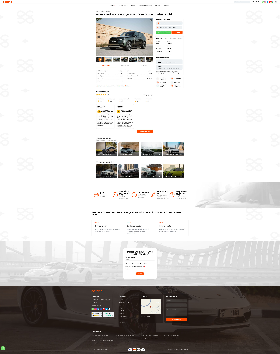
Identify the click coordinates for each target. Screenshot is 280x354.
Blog (120, 308)
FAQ (120, 305)
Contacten (122, 310)
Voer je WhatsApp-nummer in (135, 266)
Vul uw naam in (130, 257)
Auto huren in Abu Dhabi (171, 338)
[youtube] (270, 2)
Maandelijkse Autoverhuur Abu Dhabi (102, 340)
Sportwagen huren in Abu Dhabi (149, 338)
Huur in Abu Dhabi (100, 335)
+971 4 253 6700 (256, 1)
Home (97, 11)
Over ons (121, 313)
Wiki (120, 319)
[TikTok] (109, 309)
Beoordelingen (123, 316)
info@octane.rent (97, 305)
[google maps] (272, 2)
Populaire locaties (124, 302)
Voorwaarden (179, 349)
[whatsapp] (263, 2)
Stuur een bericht (176, 319)
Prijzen (121, 299)
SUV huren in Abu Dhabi (123, 338)
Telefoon (129, 263)
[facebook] (101, 309)
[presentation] (98, 37)
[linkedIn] (106, 309)
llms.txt (186, 349)
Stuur (140, 273)
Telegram (144, 263)
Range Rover (107, 11)
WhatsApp (136, 263)
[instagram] (265, 2)
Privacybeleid (170, 349)
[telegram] (267, 2)
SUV (102, 11)
